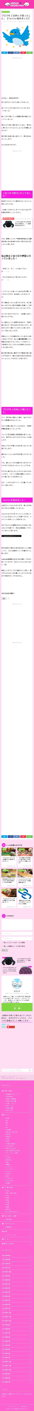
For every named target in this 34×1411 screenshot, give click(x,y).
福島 (18, 1207)
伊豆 (18, 1191)
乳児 (18, 1141)
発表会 (19, 1137)
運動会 (18, 1164)
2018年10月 (17, 1370)
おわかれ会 (18, 1181)
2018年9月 (17, 1374)
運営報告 (19, 1227)
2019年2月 (17, 1353)
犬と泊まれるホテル (19, 1212)
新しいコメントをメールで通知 (14, 943)
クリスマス (18, 1169)
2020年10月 (16, 1272)
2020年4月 (16, 1296)
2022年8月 (16, 1260)
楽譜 (18, 1118)
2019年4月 (17, 1345)
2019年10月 (16, 1321)
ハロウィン (18, 1167)
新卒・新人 (18, 1110)
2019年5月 (17, 1341)
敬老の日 (18, 1160)
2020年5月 (16, 1292)
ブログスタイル (5, 12)
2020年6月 (16, 1288)
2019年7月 (17, 1333)
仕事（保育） (18, 1091)
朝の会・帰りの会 (18, 1132)
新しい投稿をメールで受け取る (14, 946)
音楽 (17, 1231)
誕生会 (18, 1134)
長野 (18, 1198)
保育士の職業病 (18, 1099)
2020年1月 (16, 1309)
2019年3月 (17, 1349)
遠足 (18, 1162)
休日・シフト (18, 1106)
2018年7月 (17, 1382)
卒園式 (19, 1183)
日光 (18, 1195)
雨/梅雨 (18, 1130)
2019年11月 (16, 1317)
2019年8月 (17, 1329)
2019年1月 (17, 1358)
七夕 (18, 1155)
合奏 (18, 1139)
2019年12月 (16, 1313)
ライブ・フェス (18, 1235)
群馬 (18, 1200)
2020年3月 (16, 1300)
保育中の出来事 (19, 1101)
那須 (19, 1205)
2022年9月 (16, 1255)
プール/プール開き (18, 1153)
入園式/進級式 (18, 1144)
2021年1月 (16, 1268)
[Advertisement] (17, 77)
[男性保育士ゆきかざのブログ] (17, 7)
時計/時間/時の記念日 (18, 1151)
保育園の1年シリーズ (18, 1094)
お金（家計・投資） (18, 1216)
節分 (18, 1176)
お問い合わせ (24, 1406)
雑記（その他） (18, 1244)
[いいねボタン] (3, 598)
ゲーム (17, 1239)
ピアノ (18, 1115)
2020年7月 (16, 1284)
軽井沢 (19, 1209)
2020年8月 (16, 1280)
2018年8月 (17, 1378)
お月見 (18, 1157)
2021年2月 (16, 1264)
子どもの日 (18, 1146)
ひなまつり (18, 1178)
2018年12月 (17, 1362)
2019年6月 (17, 1337)
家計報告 (19, 1219)
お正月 (18, 1171)
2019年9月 (17, 1325)
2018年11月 (16, 1366)
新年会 (18, 1174)
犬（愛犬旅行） (18, 1187)
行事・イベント (19, 1103)
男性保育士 (19, 1096)
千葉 (19, 1202)
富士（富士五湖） (19, 1193)
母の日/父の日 (18, 1148)
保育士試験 (18, 1108)
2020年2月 (16, 1304)
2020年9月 (16, 1276)
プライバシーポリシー (12, 1406)
